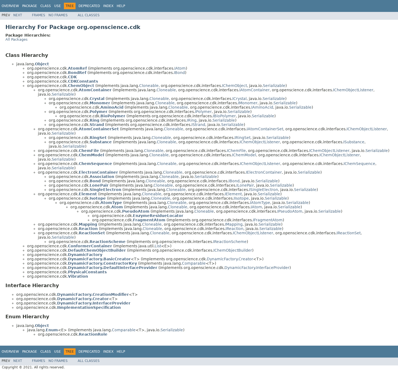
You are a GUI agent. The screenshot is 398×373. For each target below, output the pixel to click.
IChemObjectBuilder (232, 250)
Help (121, 6)
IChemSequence (359, 163)
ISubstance (353, 142)
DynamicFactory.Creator (230, 259)
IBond (179, 72)
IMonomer (247, 103)
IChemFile (236, 150)
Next (17, 15)
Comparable (194, 263)
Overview (10, 6)
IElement (233, 194)
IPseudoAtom (289, 211)
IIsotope (241, 198)
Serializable (274, 85)
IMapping (234, 224)
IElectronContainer (264, 172)
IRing (192, 120)
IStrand (198, 124)
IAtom (180, 68)
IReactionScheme (230, 241)
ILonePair (245, 185)
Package (29, 6)
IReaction (234, 228)
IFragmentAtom (268, 220)
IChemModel (244, 155)
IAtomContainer (254, 90)
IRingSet (242, 137)
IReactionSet (349, 233)
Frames (38, 15)
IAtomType (260, 202)
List (158, 246)
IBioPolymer (224, 116)
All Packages (16, 39)
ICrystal (239, 98)
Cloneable (149, 85)
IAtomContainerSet (265, 129)
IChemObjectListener (353, 90)
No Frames (58, 15)
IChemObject (234, 85)
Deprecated (89, 6)
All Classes (89, 15)
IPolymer (203, 111)
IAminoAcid (262, 107)
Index (108, 6)
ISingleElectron (263, 189)
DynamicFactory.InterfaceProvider (256, 267)
